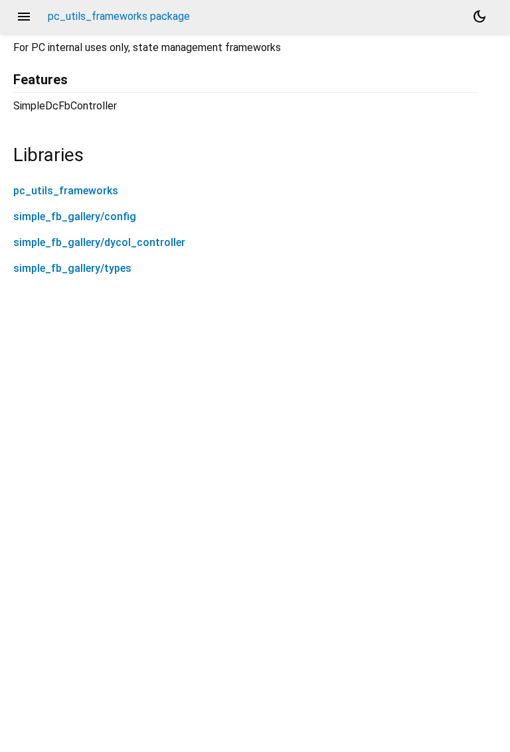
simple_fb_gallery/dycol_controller (99, 242)
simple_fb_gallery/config (74, 216)
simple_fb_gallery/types (72, 268)
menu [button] (24, 17)
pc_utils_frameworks (65, 190)
